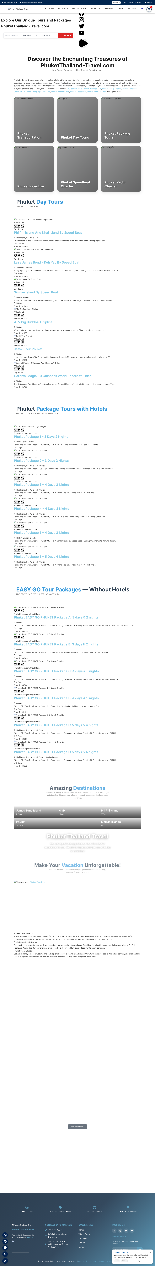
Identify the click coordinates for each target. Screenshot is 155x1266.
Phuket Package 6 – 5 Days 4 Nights (41, 557)
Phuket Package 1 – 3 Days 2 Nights (41, 437)
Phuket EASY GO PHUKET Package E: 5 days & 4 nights (56, 725)
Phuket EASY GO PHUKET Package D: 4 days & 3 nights (56, 698)
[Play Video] (83, 43)
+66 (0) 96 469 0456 (10, 2)
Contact (138, 2)
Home (81, 1230)
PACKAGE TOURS (79, 8)
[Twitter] (81, 26)
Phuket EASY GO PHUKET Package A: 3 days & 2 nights (56, 617)
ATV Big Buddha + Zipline (33, 322)
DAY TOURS (63, 8)
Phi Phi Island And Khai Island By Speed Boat (48, 233)
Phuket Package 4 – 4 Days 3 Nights (41, 509)
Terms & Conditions (97, 1261)
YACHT (121, 8)
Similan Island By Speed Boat (36, 292)
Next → (124, 1261)
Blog (124, 2)
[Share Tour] (22, 226)
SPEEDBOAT (109, 8)
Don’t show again (145, 1261)
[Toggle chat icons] (5, 1261)
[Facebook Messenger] (5, 1248)
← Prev (117, 1261)
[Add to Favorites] (17, 226)
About (131, 2)
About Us (82, 1242)
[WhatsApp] (5, 1235)
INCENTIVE (132, 8)
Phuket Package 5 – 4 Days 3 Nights (41, 533)
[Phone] (5, 1254)
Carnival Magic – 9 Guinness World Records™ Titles (52, 376)
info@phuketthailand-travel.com (32, 2)
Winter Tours (84, 1234)
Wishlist (149, 2)
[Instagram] (81, 20)
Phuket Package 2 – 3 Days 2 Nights (41, 461)
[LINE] (5, 1241)
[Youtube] (81, 33)
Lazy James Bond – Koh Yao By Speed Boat (47, 262)
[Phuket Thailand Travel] (22, 1225)
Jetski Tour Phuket (28, 349)
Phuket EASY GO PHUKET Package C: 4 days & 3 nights (56, 671)
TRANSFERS (95, 8)
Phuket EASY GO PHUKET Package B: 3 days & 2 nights (56, 644)
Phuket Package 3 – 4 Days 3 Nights (41, 485)
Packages (83, 1238)
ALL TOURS (49, 8)
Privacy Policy (83, 1261)
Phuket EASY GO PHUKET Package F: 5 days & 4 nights (56, 752)
